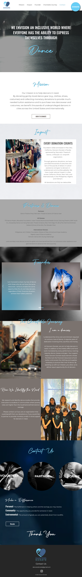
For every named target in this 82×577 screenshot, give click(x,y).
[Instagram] (41, 571)
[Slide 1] (39, 307)
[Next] (79, 286)
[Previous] (3, 286)
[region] (42, 476)
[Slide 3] (42, 307)
